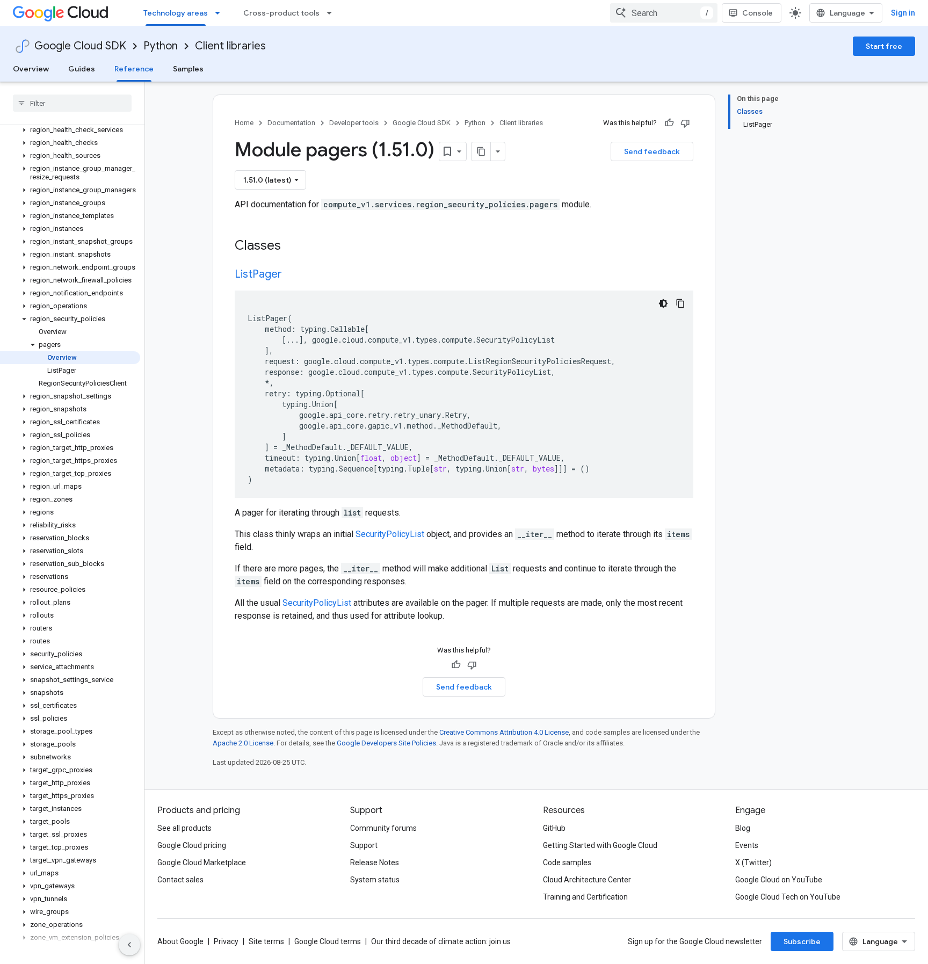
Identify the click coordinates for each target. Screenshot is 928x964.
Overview (31, 69)
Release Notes (374, 862)
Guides (81, 69)
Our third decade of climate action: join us (441, 941)
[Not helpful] (685, 123)
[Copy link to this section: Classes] (295, 246)
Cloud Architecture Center (587, 879)
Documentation (291, 123)
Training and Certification (585, 897)
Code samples (567, 862)
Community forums (383, 828)
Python (160, 46)
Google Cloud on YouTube (778, 879)
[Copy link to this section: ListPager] (292, 275)
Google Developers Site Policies (386, 743)
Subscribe (802, 941)
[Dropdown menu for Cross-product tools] (332, 13)
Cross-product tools (281, 13)
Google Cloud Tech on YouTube (787, 897)
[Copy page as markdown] (481, 151)
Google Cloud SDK (80, 46)
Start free (884, 46)
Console (757, 13)
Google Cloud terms (327, 941)
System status (375, 879)
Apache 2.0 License (243, 743)
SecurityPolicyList (390, 534)
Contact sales (180, 879)
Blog (742, 828)
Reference (134, 69)
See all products (184, 828)
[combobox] (663, 13)
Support (364, 845)
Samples (188, 69)
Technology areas (175, 13)
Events (746, 845)
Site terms (266, 941)
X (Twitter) (753, 862)
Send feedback (652, 151)
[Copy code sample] (680, 303)
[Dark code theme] (663, 303)
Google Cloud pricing (191, 845)
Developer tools (354, 123)
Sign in (903, 13)
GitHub (554, 828)
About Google (180, 941)
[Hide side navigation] (129, 944)
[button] (70, 130)
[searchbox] (72, 103)
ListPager (258, 274)
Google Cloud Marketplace (201, 862)
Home (244, 123)
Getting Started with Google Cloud (600, 845)
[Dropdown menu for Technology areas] (221, 13)
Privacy (226, 941)
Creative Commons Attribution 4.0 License (504, 732)
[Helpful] (669, 123)
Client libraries (230, 46)
